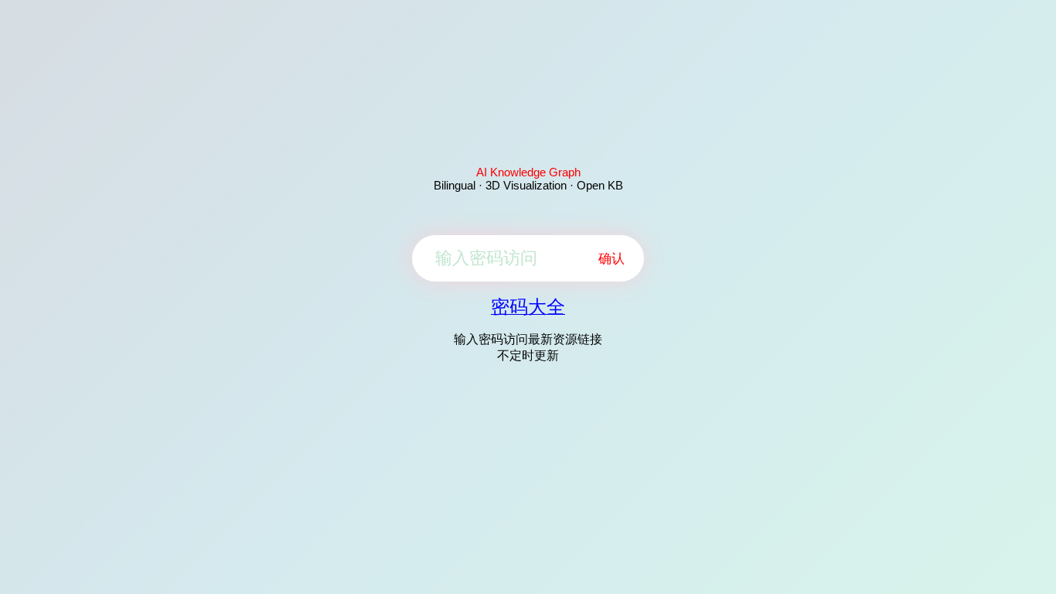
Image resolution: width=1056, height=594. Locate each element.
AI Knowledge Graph (528, 172)
